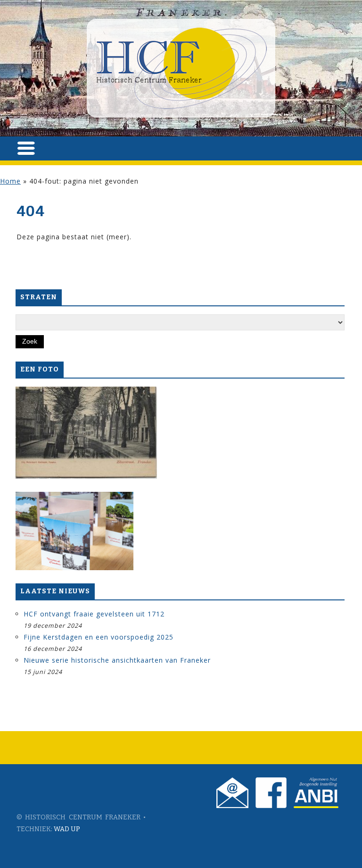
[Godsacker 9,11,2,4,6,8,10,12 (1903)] (86, 433)
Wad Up (67, 829)
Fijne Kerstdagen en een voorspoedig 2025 (98, 636)
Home (10, 181)
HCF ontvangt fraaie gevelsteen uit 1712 (94, 613)
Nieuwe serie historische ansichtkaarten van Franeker (117, 660)
